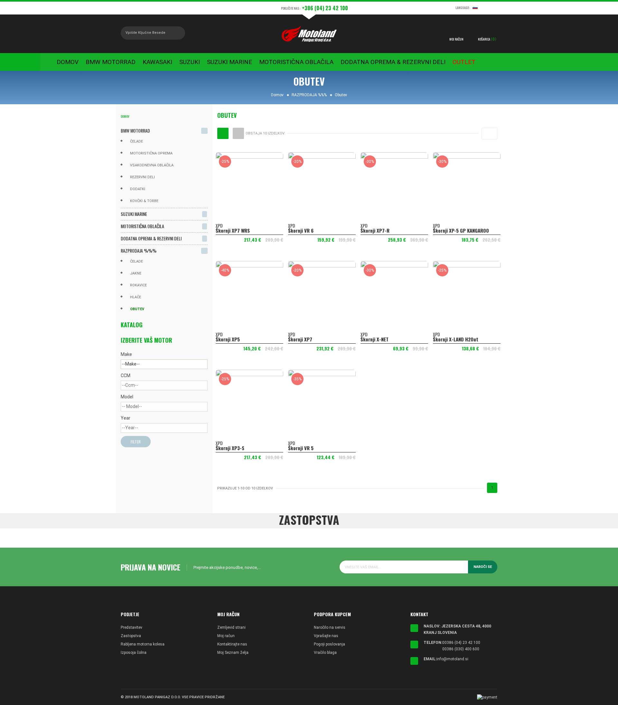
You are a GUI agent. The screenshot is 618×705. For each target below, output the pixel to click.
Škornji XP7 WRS (233, 230)
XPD (219, 225)
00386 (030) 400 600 (460, 649)
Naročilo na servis (329, 627)
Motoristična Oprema (151, 153)
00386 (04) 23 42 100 (461, 642)
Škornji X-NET (374, 339)
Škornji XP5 (228, 339)
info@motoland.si (452, 659)
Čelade (136, 141)
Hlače (135, 297)
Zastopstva (131, 636)
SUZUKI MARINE (134, 213)
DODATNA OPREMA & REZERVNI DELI (151, 238)
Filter (136, 441)
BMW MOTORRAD (135, 130)
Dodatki (137, 189)
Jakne (135, 273)
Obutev (137, 309)
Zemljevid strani (231, 627)
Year (125, 418)
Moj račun (226, 636)
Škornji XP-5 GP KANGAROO (461, 230)
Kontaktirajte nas (232, 644)
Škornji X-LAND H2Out (455, 339)
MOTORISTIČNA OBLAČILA (142, 226)
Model (127, 396)
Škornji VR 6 (301, 230)
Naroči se (482, 567)
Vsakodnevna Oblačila (151, 165)
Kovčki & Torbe (144, 201)
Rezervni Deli (142, 177)
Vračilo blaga (325, 652)
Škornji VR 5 (301, 447)
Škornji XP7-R (374, 230)
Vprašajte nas (326, 636)
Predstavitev (131, 627)
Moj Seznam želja (232, 652)
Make (126, 354)
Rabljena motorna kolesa (142, 644)
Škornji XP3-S (230, 447)
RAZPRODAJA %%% (138, 250)
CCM (125, 375)
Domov (125, 116)
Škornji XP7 (300, 339)
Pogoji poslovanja (329, 644)
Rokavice (138, 285)
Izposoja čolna (133, 652)
